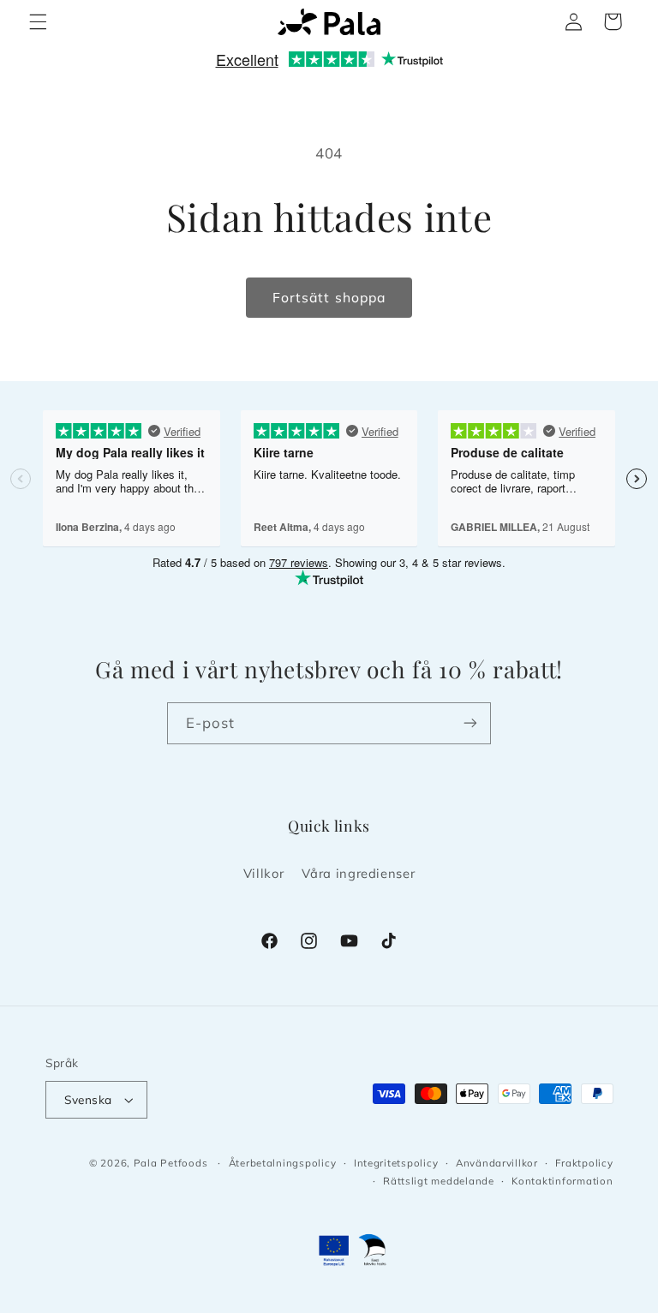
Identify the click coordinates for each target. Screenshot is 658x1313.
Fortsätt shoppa (329, 297)
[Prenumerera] (470, 723)
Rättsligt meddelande (438, 1180)
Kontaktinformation (562, 1180)
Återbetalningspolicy (283, 1162)
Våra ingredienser (359, 873)
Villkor (263, 873)
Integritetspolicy (396, 1162)
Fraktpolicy (584, 1162)
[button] (37, 21)
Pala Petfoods (171, 1162)
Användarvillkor (497, 1162)
